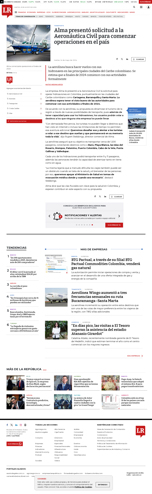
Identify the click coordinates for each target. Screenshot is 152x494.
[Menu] (16, 12)
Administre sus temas (18, 121)
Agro (12, 295)
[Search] (134, 7)
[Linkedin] (127, 59)
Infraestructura (60, 449)
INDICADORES (122, 12)
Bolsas (13, 269)
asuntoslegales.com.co (15, 473)
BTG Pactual (118, 16)
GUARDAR (140, 59)
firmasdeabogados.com (73, 473)
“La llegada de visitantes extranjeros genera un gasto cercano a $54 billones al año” (24, 328)
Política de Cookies (83, 487)
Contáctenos (102, 435)
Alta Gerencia (60, 429)
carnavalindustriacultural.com (18, 476)
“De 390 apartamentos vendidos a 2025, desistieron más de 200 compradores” (23, 260)
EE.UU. (28, 376)
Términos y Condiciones (106, 441)
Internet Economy (42, 452)
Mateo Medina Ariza (54, 84)
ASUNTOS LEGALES (97, 12)
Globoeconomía (80, 446)
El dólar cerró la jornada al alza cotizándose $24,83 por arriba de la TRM (23, 274)
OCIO (48, 12)
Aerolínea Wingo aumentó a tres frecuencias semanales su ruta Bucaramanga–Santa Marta (99, 297)
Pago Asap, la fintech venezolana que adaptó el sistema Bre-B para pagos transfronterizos (132, 383)
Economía (78, 438)
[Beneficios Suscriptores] (141, 7)
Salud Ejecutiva (80, 455)
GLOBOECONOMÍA (59, 12)
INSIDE (132, 12)
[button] (48, 216)
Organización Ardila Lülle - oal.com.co (135, 474)
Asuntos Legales (41, 432)
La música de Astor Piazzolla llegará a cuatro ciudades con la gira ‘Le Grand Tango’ (84, 401)
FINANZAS (22, 12)
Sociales (38, 461)
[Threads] (26, 425)
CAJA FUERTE (111, 12)
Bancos (93, 16)
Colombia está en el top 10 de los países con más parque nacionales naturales (132, 401)
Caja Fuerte (59, 432)
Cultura (77, 395)
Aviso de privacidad (104, 438)
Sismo (41, 16)
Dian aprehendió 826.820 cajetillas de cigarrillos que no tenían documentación (86, 383)
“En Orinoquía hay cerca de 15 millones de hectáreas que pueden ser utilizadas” (24, 300)
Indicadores (39, 449)
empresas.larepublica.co (52, 473)
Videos (57, 461)
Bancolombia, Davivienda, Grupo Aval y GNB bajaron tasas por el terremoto (23, 314)
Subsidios (59, 16)
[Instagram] (22, 425)
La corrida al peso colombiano (18, 287)
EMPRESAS (41, 12)
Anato (77, 16)
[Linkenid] (17, 425)
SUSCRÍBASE (145, 2)
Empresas (39, 443)
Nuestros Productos (104, 432)
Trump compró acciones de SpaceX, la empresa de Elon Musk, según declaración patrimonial (38, 383)
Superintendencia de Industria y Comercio (113, 449)
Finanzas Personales (62, 446)
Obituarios (59, 452)
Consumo (39, 438)
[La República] (7, 11)
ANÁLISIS (85, 12)
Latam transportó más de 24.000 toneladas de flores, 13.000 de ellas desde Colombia (137, 136)
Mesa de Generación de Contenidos (111, 429)
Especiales (59, 443)
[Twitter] (122, 59)
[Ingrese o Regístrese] (148, 7)
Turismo (85, 16)
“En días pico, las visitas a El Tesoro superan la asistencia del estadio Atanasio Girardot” (100, 329)
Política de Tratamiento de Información (112, 443)
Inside (76, 449)
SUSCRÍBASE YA (114, 225)
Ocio (76, 452)
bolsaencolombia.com (93, 473)
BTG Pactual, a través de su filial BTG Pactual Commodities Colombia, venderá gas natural (105, 264)
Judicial (29, 395)
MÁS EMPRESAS (133, 356)
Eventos (77, 443)
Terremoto (49, 16)
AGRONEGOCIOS (73, 12)
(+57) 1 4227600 (13, 436)
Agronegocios (40, 429)
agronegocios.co (33, 473)
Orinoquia (69, 16)
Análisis (13, 283)
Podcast (38, 455)
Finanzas (38, 446)
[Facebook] (117, 59)
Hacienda (77, 376)
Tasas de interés (105, 16)
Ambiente (124, 395)
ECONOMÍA (31, 12)
